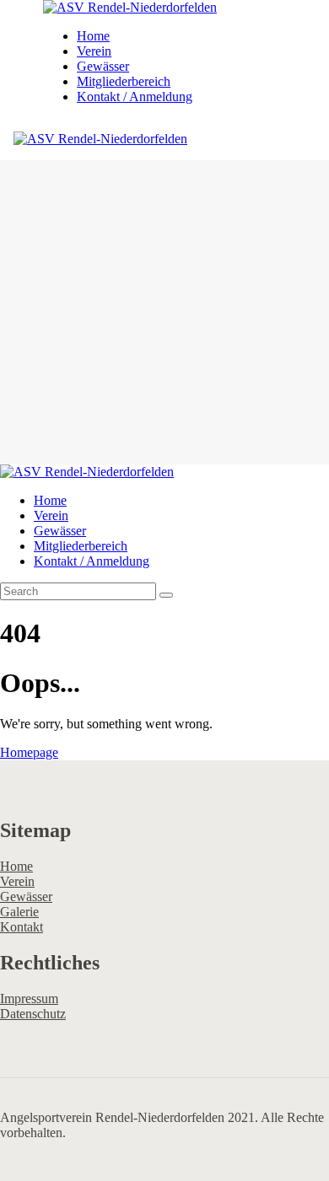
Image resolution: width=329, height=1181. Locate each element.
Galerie (19, 912)
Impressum (29, 998)
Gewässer (26, 896)
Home (16, 866)
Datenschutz (33, 1014)
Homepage (29, 752)
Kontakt (21, 927)
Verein (17, 881)
